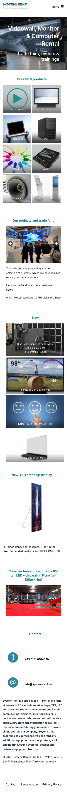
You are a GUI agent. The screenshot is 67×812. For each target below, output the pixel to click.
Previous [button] (10, 243)
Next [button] (56, 243)
